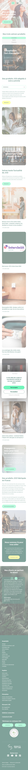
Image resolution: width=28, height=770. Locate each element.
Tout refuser (14, 373)
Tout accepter (14, 387)
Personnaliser (14, 391)
